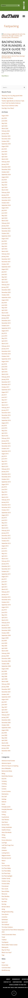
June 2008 (4, 674)
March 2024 (5, 190)
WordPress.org (6, 970)
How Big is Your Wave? (8, 108)
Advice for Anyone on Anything (10, 766)
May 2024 (4, 185)
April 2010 (4, 617)
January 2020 (5, 318)
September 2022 (6, 236)
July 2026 (4, 118)
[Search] (19, 5)
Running (22, 56)
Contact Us (7, 982)
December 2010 (6, 597)
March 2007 (5, 712)
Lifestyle (4, 848)
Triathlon (4, 939)
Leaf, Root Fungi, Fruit (7, 845)
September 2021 (6, 266)
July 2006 (4, 733)
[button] (24, 16)
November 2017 (6, 384)
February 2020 (6, 315)
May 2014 (4, 492)
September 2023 (6, 205)
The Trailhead (5, 924)
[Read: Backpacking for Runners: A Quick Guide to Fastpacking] (14, 35)
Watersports (5, 947)
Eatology (4, 799)
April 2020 (4, 310)
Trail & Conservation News (9, 934)
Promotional (5, 886)
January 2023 (5, 226)
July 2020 (4, 302)
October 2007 (5, 694)
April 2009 (4, 648)
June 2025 (4, 151)
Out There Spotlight (7, 876)
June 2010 (4, 612)
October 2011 (5, 571)
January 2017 (5, 410)
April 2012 (4, 556)
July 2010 (4, 610)
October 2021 (5, 264)
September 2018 (6, 359)
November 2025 (6, 138)
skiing (3, 909)
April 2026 (4, 126)
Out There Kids (6, 865)
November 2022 (6, 231)
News (3, 863)
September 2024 (6, 174)
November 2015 (6, 446)
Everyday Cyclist (6, 807)
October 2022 (5, 233)
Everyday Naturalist (7, 809)
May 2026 (4, 123)
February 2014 (6, 500)
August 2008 (5, 668)
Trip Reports (5, 942)
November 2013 (6, 507)
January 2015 (5, 471)
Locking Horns (5, 853)
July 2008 (4, 671)
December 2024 (6, 167)
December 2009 (6, 628)
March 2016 (5, 435)
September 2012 (6, 543)
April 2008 (4, 679)
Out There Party (6, 873)
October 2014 (5, 479)
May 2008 (4, 676)
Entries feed (5, 965)
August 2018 (5, 361)
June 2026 (4, 121)
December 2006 (6, 720)
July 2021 (4, 272)
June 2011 (4, 581)
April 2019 (4, 341)
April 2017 (4, 402)
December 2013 (6, 505)
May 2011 (4, 584)
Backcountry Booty (7, 771)
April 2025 (4, 156)
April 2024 (4, 187)
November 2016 (6, 415)
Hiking (3, 835)
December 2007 (6, 689)
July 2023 (4, 210)
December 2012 (6, 535)
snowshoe (4, 917)
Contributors (17, 982)
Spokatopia (5, 919)
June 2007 (4, 704)
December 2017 (6, 382)
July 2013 (4, 517)
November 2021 (6, 261)
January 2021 (5, 287)
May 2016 (4, 430)
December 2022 (6, 228)
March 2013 (5, 528)
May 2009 (4, 645)
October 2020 (5, 295)
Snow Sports (5, 914)
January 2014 (5, 502)
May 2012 (4, 553)
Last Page (4, 842)
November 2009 (6, 630)
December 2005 (6, 750)
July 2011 (4, 579)
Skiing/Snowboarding (7, 912)
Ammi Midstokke (6, 768)
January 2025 (5, 164)
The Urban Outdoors (7, 927)
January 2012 (5, 563)
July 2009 (4, 640)
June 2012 (4, 551)
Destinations (5, 794)
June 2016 (4, 428)
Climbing (4, 784)
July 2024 (4, 179)
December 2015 (6, 443)
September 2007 (6, 697)
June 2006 (4, 735)
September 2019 (6, 328)
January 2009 (5, 656)
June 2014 (4, 489)
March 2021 (5, 282)
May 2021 (4, 277)
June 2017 (4, 397)
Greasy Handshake (7, 827)
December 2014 (6, 474)
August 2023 (5, 208)
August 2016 (5, 423)
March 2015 (5, 466)
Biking (3, 773)
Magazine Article (6, 855)
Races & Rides (5, 891)
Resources (4, 894)
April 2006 (4, 740)
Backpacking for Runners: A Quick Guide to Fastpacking (13, 47)
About (8, 979)
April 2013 (4, 525)
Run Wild (4, 901)
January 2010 (5, 625)
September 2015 (6, 451)
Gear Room (5, 822)
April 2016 (4, 433)
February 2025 (6, 161)
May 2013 (4, 523)
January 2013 (5, 533)
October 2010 (5, 602)
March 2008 (5, 681)
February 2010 (6, 622)
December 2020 (6, 290)
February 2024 (6, 192)
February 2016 (6, 438)
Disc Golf (4, 796)
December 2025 (6, 136)
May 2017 (4, 400)
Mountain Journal (6, 858)
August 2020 (5, 300)
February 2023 (6, 223)
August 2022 (5, 238)
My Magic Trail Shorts (7, 98)
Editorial (4, 801)
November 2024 (6, 169)
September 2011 (6, 574)
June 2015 (4, 458)
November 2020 (6, 292)
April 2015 (4, 464)
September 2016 (6, 420)
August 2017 (5, 392)
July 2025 (4, 149)
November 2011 (6, 569)
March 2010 (5, 620)
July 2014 (4, 487)
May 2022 (4, 246)
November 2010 (6, 599)
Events (3, 804)
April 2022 (4, 249)
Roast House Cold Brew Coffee (10, 105)
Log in (3, 962)
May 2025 (4, 154)
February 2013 (6, 530)
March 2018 (5, 374)
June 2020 (4, 305)
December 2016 (6, 412)
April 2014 (4, 494)
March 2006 (5, 743)
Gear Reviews (5, 819)
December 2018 (6, 351)
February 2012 (6, 561)
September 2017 (6, 389)
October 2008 (5, 663)
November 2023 (6, 200)
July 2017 (4, 395)
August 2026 (5, 115)
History (4, 837)
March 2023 (5, 220)
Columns (4, 786)
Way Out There (6, 950)
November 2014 (6, 476)
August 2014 (5, 484)
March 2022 (5, 251)
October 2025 (5, 141)
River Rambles (5, 896)
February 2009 (6, 653)
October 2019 (5, 325)
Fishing (4, 814)
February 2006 (6, 745)
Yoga (3, 955)
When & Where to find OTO (17, 984)
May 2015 (4, 461)
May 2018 (4, 369)
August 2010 (5, 607)
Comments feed (6, 967)
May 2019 (4, 338)
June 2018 (4, 366)
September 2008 (6, 666)
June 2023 (4, 213)
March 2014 (5, 497)
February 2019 (6, 346)
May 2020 (4, 307)
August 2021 (5, 269)
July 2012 (4, 548)
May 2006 (4, 738)
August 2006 (5, 730)
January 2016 (5, 441)
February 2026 (6, 131)
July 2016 (4, 425)
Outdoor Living (6, 881)
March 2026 (5, 128)
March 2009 (5, 651)
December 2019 (6, 320)
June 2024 (4, 182)
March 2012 (5, 558)
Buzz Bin (4, 778)
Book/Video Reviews (7, 776)
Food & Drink (5, 817)
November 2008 (6, 661)
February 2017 (6, 407)
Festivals (4, 812)
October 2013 (5, 510)
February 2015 (6, 469)
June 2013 (4, 520)
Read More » (5, 76)
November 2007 (6, 692)
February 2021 (6, 284)
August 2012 (5, 546)
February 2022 (6, 254)
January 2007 (5, 717)
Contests (4, 789)
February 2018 (6, 377)
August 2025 (5, 146)
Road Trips (4, 899)
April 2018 (4, 371)
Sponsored (4, 922)
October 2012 (5, 540)
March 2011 (5, 589)
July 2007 (4, 702)
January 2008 (5, 686)
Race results (5, 889)
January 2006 (5, 748)
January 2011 (5, 594)
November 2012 (6, 538)
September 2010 (6, 605)
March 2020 (5, 313)
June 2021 (4, 274)
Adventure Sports (6, 56)
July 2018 (4, 364)
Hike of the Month (6, 832)
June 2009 (4, 643)
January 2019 (5, 348)
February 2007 (6, 715)
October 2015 (5, 448)
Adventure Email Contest (8, 760)
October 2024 (5, 172)
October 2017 (5, 387)
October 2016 (5, 418)
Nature (3, 860)
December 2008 (6, 658)
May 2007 (4, 707)
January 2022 (5, 256)
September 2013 (6, 512)
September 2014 (6, 482)
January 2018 (5, 379)
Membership (16, 979)
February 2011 (6, 592)
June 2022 (4, 243)
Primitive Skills (6, 883)
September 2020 (6, 297)
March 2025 (5, 159)
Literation (4, 850)
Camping (4, 781)
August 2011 (5, 576)
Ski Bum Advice (6, 906)
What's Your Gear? (6, 952)
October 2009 (5, 633)
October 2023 (5, 202)
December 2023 (6, 197)
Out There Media (6, 868)
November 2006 (6, 722)
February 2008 (6, 684)
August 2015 (5, 453)
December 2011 (6, 566)
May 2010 (4, 615)
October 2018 (5, 356)
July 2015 (4, 456)
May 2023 (4, 215)
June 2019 (4, 336)
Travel (3, 937)
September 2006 (6, 727)
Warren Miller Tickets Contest (9, 945)
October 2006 (5, 725)
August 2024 (5, 177)
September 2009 (6, 635)
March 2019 (5, 343)
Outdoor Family (6, 878)
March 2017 (5, 405)
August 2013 (5, 515)
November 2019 (6, 323)
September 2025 (6, 144)
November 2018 (6, 354)
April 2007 (4, 709)
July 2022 (4, 241)
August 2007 (5, 699)
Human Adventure (7, 840)
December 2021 (6, 259)
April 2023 (4, 218)
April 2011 (4, 587)
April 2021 (4, 279)
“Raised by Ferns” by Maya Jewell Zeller (12, 95)
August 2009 (5, 638)
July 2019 (4, 333)
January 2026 (5, 133)
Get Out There (15, 56)
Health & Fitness (6, 830)
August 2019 (5, 330)
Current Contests (6, 791)
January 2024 (5, 195)
